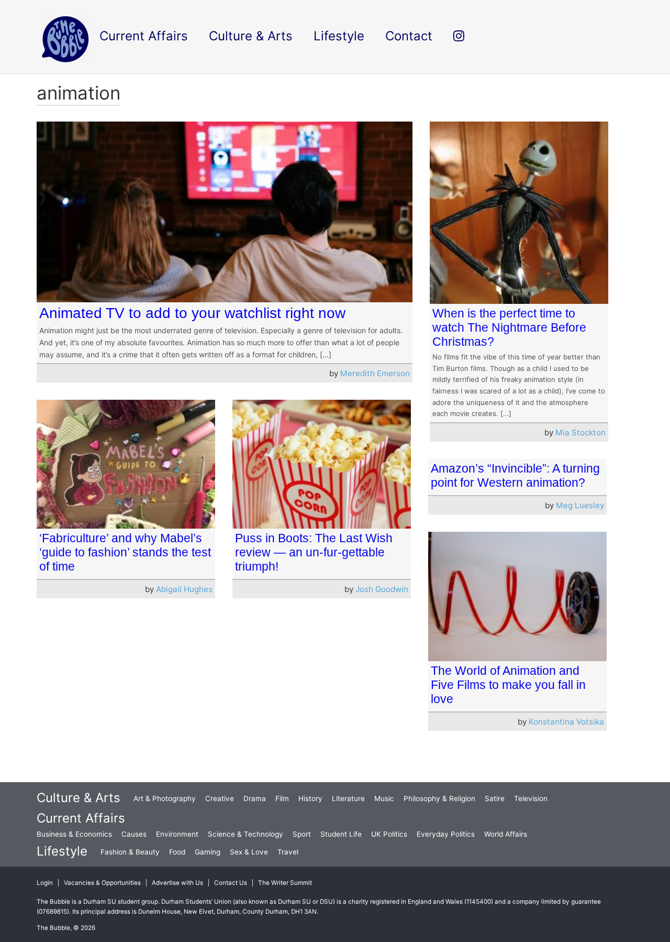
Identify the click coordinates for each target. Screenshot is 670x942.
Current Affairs (81, 818)
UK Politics (389, 834)
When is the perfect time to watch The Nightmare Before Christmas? (509, 327)
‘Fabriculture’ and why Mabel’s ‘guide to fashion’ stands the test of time (125, 552)
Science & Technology (245, 834)
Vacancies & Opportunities (102, 882)
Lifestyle (62, 851)
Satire (495, 798)
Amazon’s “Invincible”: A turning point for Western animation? (515, 475)
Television (531, 798)
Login (45, 882)
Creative (219, 798)
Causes (134, 834)
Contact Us (230, 882)
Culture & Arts (78, 797)
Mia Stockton (580, 432)
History (310, 798)
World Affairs (505, 834)
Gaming (207, 852)
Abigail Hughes (184, 589)
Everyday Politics (446, 834)
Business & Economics (74, 834)
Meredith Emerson (375, 373)
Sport (302, 834)
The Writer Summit (285, 882)
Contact (408, 35)
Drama (254, 798)
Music (384, 798)
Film (282, 798)
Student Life (341, 834)
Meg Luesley (580, 505)
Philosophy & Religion (439, 798)
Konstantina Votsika (566, 722)
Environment (177, 834)
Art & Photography (164, 798)
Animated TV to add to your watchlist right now (192, 313)
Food (177, 852)
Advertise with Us (177, 882)
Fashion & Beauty (130, 852)
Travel (287, 852)
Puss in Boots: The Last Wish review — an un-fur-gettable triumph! (314, 552)
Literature (348, 798)
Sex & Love (249, 852)
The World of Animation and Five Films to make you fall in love (508, 685)
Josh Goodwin (381, 589)
